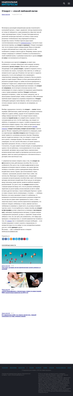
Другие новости (61, 367)
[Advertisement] (36, 340)
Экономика (13, 367)
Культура (51, 367)
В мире (45, 367)
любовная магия (26, 43)
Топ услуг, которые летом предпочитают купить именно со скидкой (21, 268)
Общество (21, 367)
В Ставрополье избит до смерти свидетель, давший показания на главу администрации (19, 315)
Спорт (69, 367)
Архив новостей (6, 14)
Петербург (38, 367)
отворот (9, 221)
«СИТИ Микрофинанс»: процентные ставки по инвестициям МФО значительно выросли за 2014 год (21, 292)
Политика (5, 367)
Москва (31, 367)
